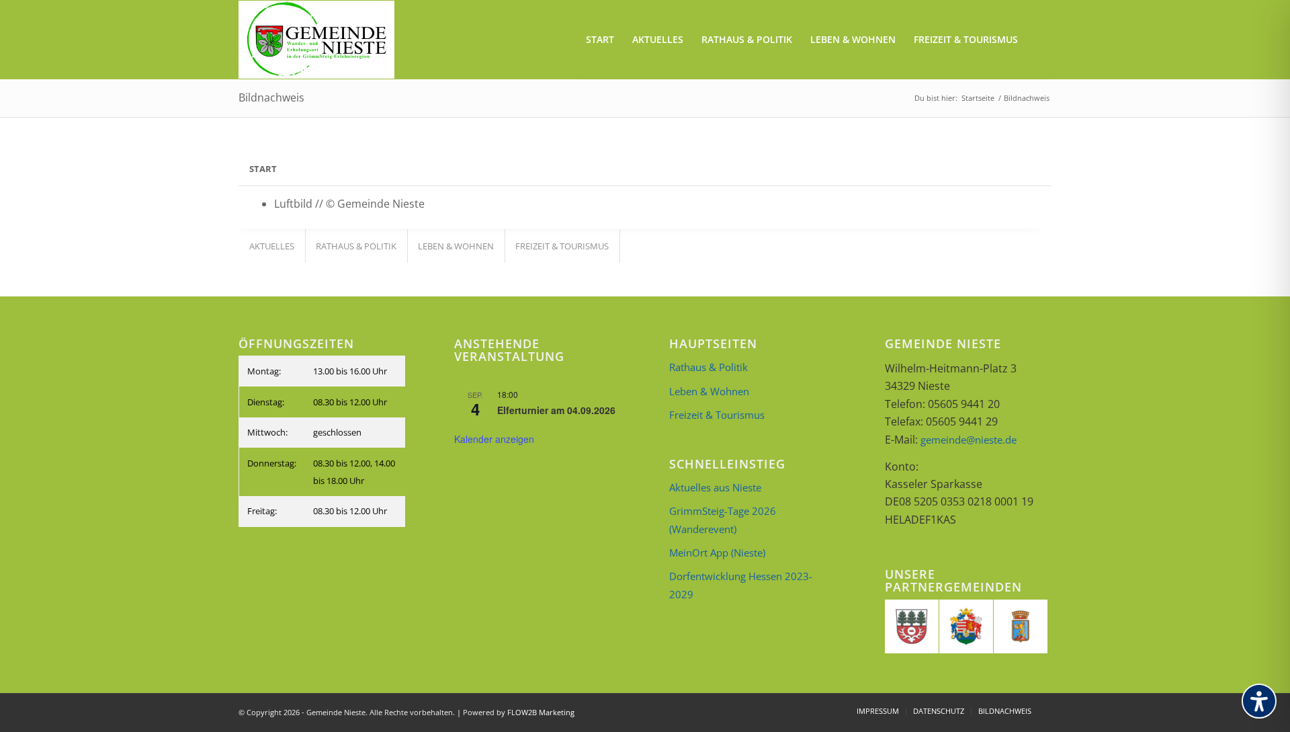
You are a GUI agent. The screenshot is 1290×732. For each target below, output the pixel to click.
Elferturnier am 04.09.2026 (556, 410)
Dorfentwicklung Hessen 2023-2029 (740, 584)
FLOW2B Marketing (540, 712)
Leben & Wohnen (709, 391)
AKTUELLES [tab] (271, 246)
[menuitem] (600, 40)
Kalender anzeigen (494, 439)
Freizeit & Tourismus (717, 414)
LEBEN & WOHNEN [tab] (456, 246)
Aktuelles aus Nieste (715, 487)
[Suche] (1039, 40)
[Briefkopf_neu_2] (316, 40)
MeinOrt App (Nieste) (717, 552)
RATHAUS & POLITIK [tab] (356, 246)
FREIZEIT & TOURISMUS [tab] (562, 246)
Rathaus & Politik (708, 367)
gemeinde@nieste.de (968, 439)
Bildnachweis (271, 97)
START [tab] (263, 169)
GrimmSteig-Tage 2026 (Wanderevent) (722, 519)
